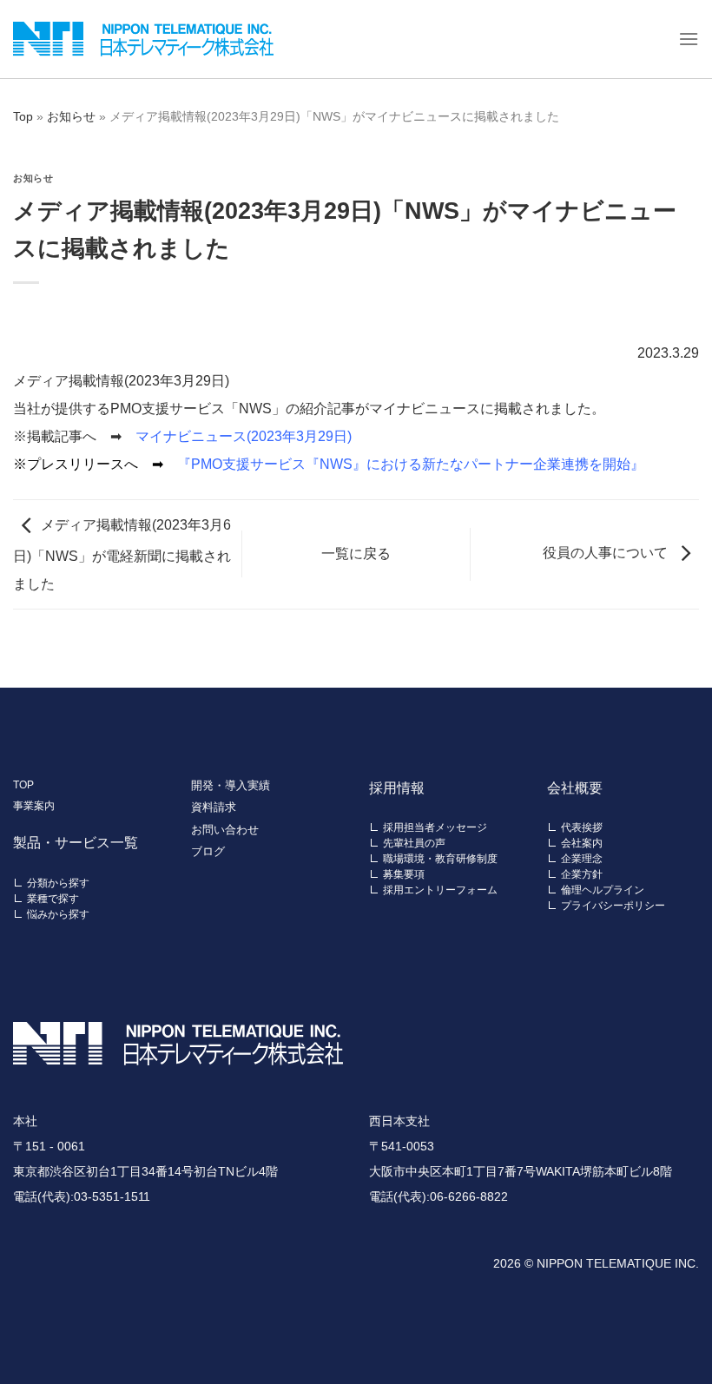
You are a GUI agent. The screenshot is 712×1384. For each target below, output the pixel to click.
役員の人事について (605, 552)
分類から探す (58, 883)
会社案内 (582, 843)
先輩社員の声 (414, 843)
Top (23, 116)
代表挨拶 (582, 827)
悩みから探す (58, 914)
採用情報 (397, 788)
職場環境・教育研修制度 (440, 859)
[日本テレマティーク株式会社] (143, 39)
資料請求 (213, 807)
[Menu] (688, 38)
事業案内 (34, 806)
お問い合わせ (225, 829)
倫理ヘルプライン (602, 890)
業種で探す (53, 899)
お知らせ (71, 116)
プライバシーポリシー (613, 906)
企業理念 (582, 859)
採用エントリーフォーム (440, 890)
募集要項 (404, 874)
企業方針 (582, 874)
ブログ (208, 851)
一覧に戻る (356, 553)
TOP (23, 785)
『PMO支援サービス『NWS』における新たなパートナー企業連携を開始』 (410, 464)
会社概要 (575, 788)
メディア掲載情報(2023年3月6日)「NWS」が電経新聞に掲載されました (122, 554)
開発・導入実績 (230, 785)
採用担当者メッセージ (435, 827)
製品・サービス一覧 (75, 842)
